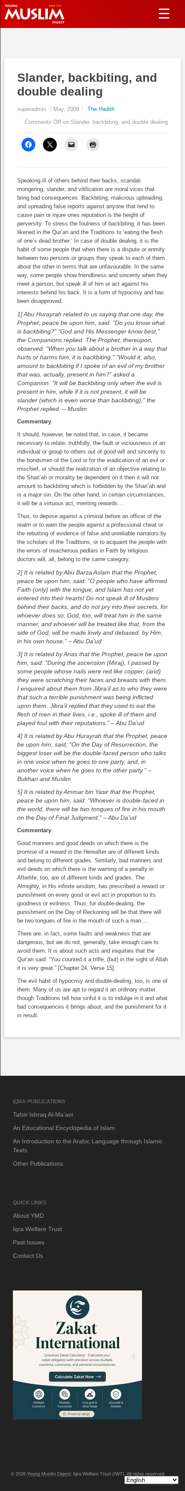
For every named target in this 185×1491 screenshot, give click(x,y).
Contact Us (28, 1255)
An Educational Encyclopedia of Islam (64, 1127)
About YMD (28, 1215)
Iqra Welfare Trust (37, 1229)
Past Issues (28, 1242)
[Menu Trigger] (164, 13)
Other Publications (38, 1163)
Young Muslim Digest (49, 1473)
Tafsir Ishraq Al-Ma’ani (43, 1114)
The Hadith (100, 109)
